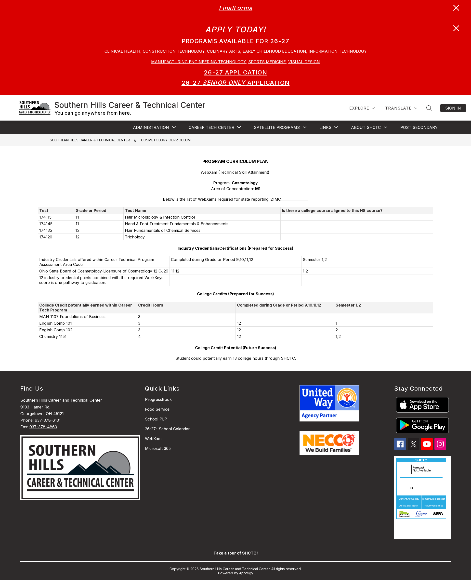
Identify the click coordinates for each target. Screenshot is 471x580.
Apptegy (246, 573)
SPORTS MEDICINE (267, 61)
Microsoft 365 (158, 448)
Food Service (157, 409)
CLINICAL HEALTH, (123, 51)
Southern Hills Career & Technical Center (90, 140)
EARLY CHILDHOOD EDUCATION (274, 51)
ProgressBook (158, 399)
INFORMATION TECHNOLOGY (338, 51)
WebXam (153, 438)
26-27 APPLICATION (235, 72)
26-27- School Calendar (167, 428)
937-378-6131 (48, 420)
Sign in (453, 108)
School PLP (156, 419)
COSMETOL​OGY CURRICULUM (166, 140)
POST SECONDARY (419, 127)
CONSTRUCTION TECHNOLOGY (174, 51)
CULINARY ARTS (223, 51)
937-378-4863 (43, 426)
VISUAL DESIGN (304, 61)
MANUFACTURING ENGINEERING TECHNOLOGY (198, 61)
